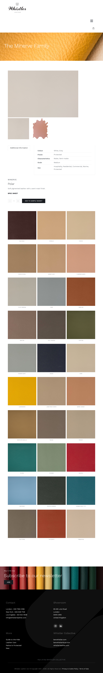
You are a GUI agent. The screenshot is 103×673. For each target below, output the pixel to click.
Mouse (51, 439)
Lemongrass (22, 406)
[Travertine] (81, 511)
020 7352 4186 (19, 609)
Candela (51, 241)
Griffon (22, 340)
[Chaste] (81, 212)
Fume (51, 307)
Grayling (81, 307)
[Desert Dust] (51, 246)
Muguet (81, 439)
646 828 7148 (20, 612)
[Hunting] (81, 312)
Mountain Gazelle (22, 439)
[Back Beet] (22, 212)
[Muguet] (81, 411)
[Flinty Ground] (22, 279)
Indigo (51, 373)
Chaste (81, 241)
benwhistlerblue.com (61, 642)
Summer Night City (81, 506)
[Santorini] (22, 478)
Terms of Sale (84, 669)
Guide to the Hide (13, 640)
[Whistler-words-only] (17, 3)
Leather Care (11, 642)
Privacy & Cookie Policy (70, 669)
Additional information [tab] (19, 148)
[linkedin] (61, 626)
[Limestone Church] (51, 378)
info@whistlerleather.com (16, 618)
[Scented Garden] (51, 478)
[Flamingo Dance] (81, 246)
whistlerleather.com (61, 645)
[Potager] (51, 445)
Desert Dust (51, 274)
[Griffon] (22, 312)
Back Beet (22, 241)
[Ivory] (81, 345)
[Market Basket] (81, 378)
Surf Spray (22, 539)
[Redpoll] (81, 445)
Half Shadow (51, 340)
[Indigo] (51, 345)
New (7, 648)
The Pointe (51, 539)
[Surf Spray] (22, 511)
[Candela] (51, 212)
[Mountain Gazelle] (22, 411)
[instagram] (55, 626)
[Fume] (51, 279)
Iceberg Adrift (22, 373)
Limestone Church (51, 406)
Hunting (81, 340)
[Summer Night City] (81, 478)
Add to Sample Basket (33, 201)
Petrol (22, 473)
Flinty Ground (22, 307)
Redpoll (81, 473)
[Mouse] (51, 411)
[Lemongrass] (22, 378)
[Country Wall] (22, 246)
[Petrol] (22, 445)
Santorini (22, 506)
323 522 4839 (22, 615)
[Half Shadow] (51, 312)
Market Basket (81, 406)
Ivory (81, 373)
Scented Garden (51, 506)
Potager (51, 473)
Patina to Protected (13, 645)
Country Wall (22, 274)
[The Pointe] (51, 511)
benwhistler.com (59, 640)
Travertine (81, 539)
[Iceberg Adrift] (22, 345)
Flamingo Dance (81, 274)
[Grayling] (81, 279)
